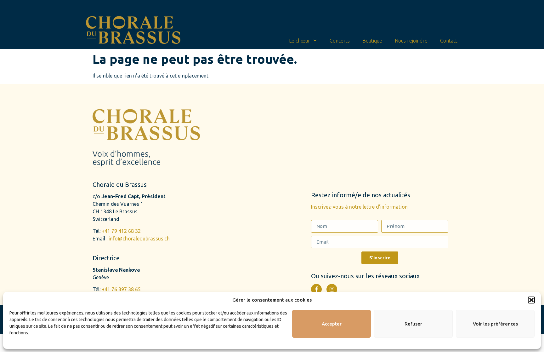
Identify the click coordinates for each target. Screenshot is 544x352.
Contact (448, 40)
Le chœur (299, 40)
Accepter (332, 323)
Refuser (413, 323)
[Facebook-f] (316, 289)
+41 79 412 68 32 (121, 231)
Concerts (340, 40)
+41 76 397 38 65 (121, 289)
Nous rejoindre (411, 40)
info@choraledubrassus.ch (139, 238)
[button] (531, 300)
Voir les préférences (495, 323)
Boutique (372, 40)
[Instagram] (331, 289)
